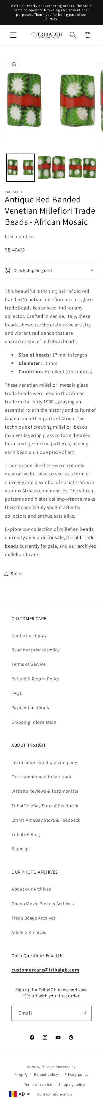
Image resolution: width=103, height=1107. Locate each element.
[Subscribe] (84, 1013)
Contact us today (29, 635)
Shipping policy (71, 1084)
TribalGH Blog (25, 834)
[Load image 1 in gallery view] (20, 168)
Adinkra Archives (28, 932)
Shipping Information (34, 722)
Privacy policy (76, 1074)
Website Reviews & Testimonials (44, 791)
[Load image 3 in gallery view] (82, 168)
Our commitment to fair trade (41, 777)
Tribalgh (48, 1066)
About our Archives (31, 889)
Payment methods (30, 708)
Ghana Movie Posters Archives (42, 904)
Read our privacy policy (35, 650)
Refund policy (46, 1074)
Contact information (54, 1094)
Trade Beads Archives (33, 918)
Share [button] (17, 574)
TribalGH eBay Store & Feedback (44, 806)
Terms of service (38, 1084)
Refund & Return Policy (35, 679)
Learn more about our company (44, 762)
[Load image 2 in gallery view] (51, 168)
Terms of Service (28, 664)
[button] (13, 35)
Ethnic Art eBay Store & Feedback (45, 820)
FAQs (16, 693)
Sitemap (20, 849)
